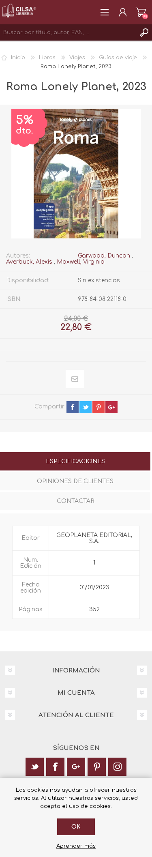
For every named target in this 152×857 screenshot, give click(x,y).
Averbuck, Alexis (29, 262)
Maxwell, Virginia (81, 262)
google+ (111, 407)
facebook (72, 407)
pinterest (98, 407)
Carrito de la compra (141, 12)
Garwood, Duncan (104, 256)
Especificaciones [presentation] (75, 461)
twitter (85, 407)
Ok (76, 827)
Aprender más (76, 846)
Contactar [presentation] (75, 501)
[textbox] (68, 32)
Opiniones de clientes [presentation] (75, 481)
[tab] (75, 462)
